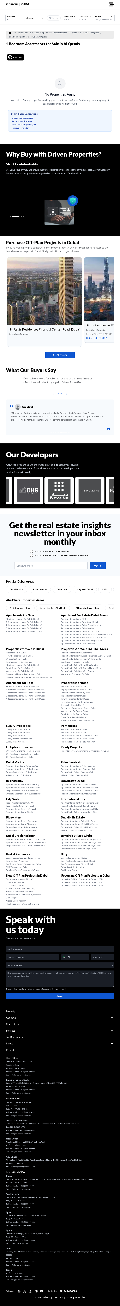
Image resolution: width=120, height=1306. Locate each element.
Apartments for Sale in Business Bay (22, 784)
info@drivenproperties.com (21, 1075)
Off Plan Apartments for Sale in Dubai (23, 751)
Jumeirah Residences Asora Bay (20, 888)
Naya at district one (15, 885)
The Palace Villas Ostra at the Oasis (22, 904)
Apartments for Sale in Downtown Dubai (79, 622)
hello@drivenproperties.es (21, 1225)
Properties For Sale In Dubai (26, 32)
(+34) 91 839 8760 (16, 1219)
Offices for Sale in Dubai (17, 659)
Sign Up (97, 565)
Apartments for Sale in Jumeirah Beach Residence (83, 637)
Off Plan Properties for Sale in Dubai (22, 754)
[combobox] (15, 18)
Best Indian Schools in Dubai (74, 858)
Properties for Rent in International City (79, 806)
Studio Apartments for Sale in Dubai (22, 619)
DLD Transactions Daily (16, 867)
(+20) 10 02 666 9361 (17, 1237)
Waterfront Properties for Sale (75, 674)
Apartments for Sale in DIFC (73, 619)
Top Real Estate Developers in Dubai (22, 870)
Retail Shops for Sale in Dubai (19, 668)
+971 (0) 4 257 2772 (17, 1127)
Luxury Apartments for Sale (18, 732)
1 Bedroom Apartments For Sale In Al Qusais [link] (28, 37)
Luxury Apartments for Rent (19, 738)
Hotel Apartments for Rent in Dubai (77, 702)
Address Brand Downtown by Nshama (23, 894)
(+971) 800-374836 (27, 1072)
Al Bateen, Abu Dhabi (20, 608)
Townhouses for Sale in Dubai (19, 655)
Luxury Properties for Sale (18, 729)
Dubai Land (61, 589)
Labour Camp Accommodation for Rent (23, 858)
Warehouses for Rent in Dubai (74, 711)
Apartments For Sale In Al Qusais (85, 32)
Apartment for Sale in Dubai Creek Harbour (25, 839)
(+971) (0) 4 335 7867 (17, 1145)
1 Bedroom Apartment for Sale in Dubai (24, 622)
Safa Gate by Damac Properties (20, 891)
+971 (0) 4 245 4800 (17, 1068)
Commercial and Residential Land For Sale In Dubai (29, 677)
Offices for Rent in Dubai (72, 705)
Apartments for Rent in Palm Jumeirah (78, 769)
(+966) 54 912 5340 (16, 1201)
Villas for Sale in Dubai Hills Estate (76, 830)
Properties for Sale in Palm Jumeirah (77, 772)
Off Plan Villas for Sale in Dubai (20, 757)
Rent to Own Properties (17, 861)
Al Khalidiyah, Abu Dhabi (87, 608)
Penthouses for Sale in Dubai (19, 662)
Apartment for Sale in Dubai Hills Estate (79, 821)
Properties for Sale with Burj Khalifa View (79, 665)
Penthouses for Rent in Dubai (74, 686)
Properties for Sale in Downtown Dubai (78, 793)
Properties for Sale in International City (79, 812)
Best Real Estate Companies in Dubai (78, 861)
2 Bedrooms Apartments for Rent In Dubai (25, 692)
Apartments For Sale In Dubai (54, 32)
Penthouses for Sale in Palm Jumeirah (78, 741)
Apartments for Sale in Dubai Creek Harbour (81, 625)
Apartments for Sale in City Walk (21, 812)
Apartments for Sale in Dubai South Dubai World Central (86, 634)
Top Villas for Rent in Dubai (73, 695)
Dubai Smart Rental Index (72, 867)
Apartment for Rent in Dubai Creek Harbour (26, 842)
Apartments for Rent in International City (80, 802)
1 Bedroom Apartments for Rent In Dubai (25, 689)
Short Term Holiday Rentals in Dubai (77, 720)
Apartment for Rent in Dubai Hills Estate (79, 824)
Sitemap (69, 1297)
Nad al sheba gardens (15, 882)
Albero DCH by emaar (16, 900)
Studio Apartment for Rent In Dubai (22, 686)
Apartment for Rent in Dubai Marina (22, 769)
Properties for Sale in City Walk (20, 806)
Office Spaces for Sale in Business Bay (23, 793)
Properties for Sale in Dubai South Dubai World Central (86, 655)
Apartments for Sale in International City (79, 809)
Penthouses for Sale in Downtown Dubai (79, 735)
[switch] (54, 18)
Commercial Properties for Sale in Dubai (24, 674)
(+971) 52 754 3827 (16, 1273)
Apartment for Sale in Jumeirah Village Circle (81, 839)
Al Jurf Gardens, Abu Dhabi (53, 608)
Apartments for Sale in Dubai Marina (77, 628)
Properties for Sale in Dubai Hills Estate (79, 827)
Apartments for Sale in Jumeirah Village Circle (81, 640)
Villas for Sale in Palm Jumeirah (75, 775)
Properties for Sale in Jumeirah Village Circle (81, 659)
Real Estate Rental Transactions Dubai (23, 864)
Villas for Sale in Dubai (16, 652)
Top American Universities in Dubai (77, 864)
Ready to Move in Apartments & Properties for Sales (85, 751)
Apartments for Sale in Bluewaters (21, 824)
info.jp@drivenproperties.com (22, 1280)
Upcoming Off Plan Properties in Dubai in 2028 (82, 885)
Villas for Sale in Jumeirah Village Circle (78, 848)
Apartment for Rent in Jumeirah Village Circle (81, 842)
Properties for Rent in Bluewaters (21, 827)
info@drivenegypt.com (19, 1243)
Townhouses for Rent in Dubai (75, 699)
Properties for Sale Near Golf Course (77, 671)
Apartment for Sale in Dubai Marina (22, 766)
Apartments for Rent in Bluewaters (22, 821)
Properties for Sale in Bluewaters (21, 830)
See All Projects (60, 355)
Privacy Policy (58, 1297)
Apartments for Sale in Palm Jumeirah (78, 643)
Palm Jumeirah (40, 589)
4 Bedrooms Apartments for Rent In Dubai (25, 699)
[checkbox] (31, 551)
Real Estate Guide (69, 870)
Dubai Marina (16, 589)
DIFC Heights (12, 897)
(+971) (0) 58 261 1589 (18, 1182)
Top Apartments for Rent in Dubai (76, 689)
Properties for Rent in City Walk (75, 692)
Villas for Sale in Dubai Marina (19, 775)
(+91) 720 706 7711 (16, 1258)
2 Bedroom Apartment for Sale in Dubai (24, 625)
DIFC (105, 589)
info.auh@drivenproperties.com (23, 1166)
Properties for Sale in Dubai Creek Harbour (25, 845)
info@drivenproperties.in (20, 1265)
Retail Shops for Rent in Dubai (74, 714)
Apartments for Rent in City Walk (21, 809)
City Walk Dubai (85, 589)
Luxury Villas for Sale (15, 735)
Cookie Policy (80, 1297)
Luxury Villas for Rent (15, 741)
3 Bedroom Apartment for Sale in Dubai (24, 628)
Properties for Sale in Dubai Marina (76, 652)
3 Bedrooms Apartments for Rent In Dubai (25, 695)
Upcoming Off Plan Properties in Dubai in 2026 (82, 879)
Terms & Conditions (42, 1297)
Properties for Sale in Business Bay (22, 790)
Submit (60, 996)
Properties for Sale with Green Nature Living (81, 668)
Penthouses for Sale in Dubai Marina (77, 738)
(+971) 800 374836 (27, 1186)
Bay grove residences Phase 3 (19, 879)
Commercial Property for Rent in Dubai (78, 708)
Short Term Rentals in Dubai (73, 717)
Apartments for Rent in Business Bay (23, 787)
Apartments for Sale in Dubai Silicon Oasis (80, 631)
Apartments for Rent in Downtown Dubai (79, 784)
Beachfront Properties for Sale (75, 662)
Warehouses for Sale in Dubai (19, 671)
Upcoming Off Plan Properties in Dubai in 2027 (82, 882)
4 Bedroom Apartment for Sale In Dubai (24, 631)
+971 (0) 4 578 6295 (17, 1086)
